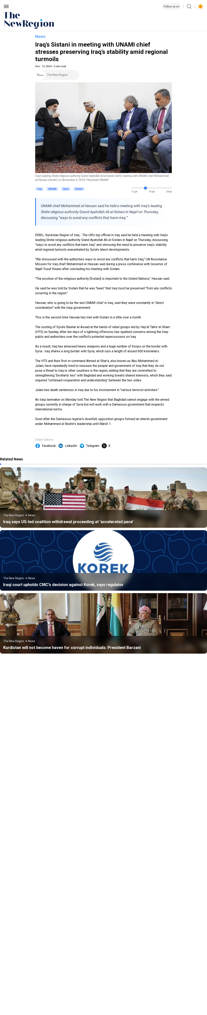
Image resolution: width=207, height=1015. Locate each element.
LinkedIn (71, 446)
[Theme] (200, 6)
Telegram (92, 446)
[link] (103, 497)
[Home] (103, 20)
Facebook (49, 446)
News (40, 36)
